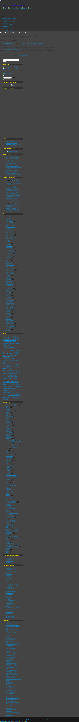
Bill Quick (8, 572)
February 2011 (10, 300)
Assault (8, 408)
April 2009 (8, 319)
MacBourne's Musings (12, 666)
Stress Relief (9, 524)
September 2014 (10, 237)
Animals (8, 406)
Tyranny (11, 394)
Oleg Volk (8, 606)
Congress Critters (8, 345)
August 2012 (9, 273)
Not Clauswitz (9, 603)
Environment (9, 434)
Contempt (12, 350)
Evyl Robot (8, 642)
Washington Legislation (12, 546)
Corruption (6, 356)
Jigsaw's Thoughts (11, 657)
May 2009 (8, 317)
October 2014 (9, 235)
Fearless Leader (14, 362)
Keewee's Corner (10, 591)
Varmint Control (10, 543)
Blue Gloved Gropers (11, 341)
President (10, 386)
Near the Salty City (11, 601)
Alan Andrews (9, 558)
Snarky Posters (10, 693)
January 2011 (9, 301)
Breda (7, 636)
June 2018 (8, 216)
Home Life (8, 469)
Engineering (9, 432)
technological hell (13, 392)
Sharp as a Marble (11, 690)
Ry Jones (8, 562)
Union (7, 540)
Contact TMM (9, 27)
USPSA (7, 542)
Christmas (8, 422)
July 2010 (8, 310)
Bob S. (7, 635)
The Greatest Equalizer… (12, 157)
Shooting (11, 390)
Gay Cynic (8, 585)
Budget (8, 418)
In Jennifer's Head (11, 654)
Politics (8, 495)
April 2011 (8, 297)
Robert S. (8, 689)
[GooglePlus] (12, 8)
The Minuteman (7, 3)
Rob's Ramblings (10, 687)
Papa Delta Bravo (10, 677)
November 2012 (10, 269)
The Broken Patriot (11, 699)
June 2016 (8, 219)
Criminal (13, 356)
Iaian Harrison (10, 588)
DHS (7, 426)
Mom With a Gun (10, 671)
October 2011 (9, 288)
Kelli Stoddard (10, 593)
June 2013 (8, 259)
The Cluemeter (10, 616)
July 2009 (8, 316)
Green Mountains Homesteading (10, 649)
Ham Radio (9, 464)
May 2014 (8, 243)
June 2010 (8, 311)
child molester (16, 343)
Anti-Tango (9, 559)
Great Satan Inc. (10, 587)
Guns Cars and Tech (11, 652)
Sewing (8, 507)
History (8, 467)
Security (5, 391)
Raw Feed (16, 67)
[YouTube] (25, 8)
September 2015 (10, 227)
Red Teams (9, 685)
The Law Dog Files (10, 701)
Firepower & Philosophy (12, 644)
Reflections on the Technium (13, 607)
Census (8, 421)
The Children (9, 533)
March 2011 (9, 298)
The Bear (8, 198)
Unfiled (8, 539)
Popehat (8, 680)
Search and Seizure (14, 447)
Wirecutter (9, 714)
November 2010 (10, 304)
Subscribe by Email (9, 72)
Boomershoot (7, 343)
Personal (8, 489)
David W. (8, 580)
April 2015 (8, 230)
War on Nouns (9, 397)
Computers (9, 424)
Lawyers (8, 479)
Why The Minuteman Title (9, 18)
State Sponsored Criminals (13, 144)
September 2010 (10, 307)
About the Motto (7, 20)
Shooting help (9, 514)
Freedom (17, 364)
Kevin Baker (9, 594)
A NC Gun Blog (10, 623)
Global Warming (10, 454)
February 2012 (10, 282)
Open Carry (15, 445)
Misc (7, 486)
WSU (7, 551)
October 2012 (9, 271)
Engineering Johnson (11, 584)
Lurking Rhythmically (11, 663)
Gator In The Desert (11, 647)
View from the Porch (11, 706)
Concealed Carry (16, 441)
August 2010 (9, 308)
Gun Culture (9, 457)
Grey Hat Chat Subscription (10, 21)
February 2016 (10, 221)
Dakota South (9, 641)
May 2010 (8, 313)
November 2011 (10, 287)
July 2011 (8, 292)
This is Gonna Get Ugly (12, 158)
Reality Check (9, 682)
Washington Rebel (11, 709)
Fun (7, 450)
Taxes (7, 527)
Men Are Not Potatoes (11, 670)
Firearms (7, 364)
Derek (7, 581)
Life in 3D (8, 661)
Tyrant (17, 395)
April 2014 (8, 244)
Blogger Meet (12, 485)
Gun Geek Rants (10, 651)
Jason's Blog (9, 655)
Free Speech (9, 437)
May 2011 (8, 295)
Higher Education (10, 466)
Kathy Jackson (9, 658)
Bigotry (8, 413)
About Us (5, 23)
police (14, 384)
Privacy (8, 500)
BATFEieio (8, 412)
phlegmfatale (9, 192)
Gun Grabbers (10, 460)
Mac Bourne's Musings (12, 664)
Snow (7, 519)
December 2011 (10, 285)
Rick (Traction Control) (11, 609)
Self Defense (9, 505)
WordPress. (50, 720)
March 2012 (9, 281)
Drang (7, 195)
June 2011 (8, 294)
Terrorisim (8, 532)
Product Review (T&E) (11, 501)
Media (7, 483)
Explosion (15, 360)
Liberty (8, 481)
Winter (8, 548)
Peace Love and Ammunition (13, 679)
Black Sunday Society (11, 632)
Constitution (9, 425)
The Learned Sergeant (12, 618)
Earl (7, 582)
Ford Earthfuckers (13, 536)
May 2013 (8, 260)
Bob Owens (9, 633)
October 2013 (9, 253)
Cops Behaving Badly (11, 351)
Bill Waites (9, 574)
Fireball (13, 364)
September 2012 (10, 272)
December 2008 (10, 322)
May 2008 (8, 329)
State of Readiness (11, 520)
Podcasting (9, 492)
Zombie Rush (9, 715)
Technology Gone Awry (12, 530)
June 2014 (8, 241)
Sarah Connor (9, 612)
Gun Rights (33, 43)
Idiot (11, 373)
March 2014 (9, 246)
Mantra (44, 720)
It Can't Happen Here (11, 143)
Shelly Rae (8, 613)
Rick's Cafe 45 (9, 686)
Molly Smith (9, 599)
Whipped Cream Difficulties (13, 712)
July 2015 (8, 228)
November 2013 (10, 252)
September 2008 (10, 326)
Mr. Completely (10, 600)
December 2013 (10, 250)
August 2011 (9, 291)
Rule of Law (8, 388)
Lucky (7, 482)
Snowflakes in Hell (11, 695)
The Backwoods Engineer (12, 698)
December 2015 (10, 224)
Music (7, 488)
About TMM (9, 24)
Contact (5, 26)
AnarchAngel (9, 569)
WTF (7, 552)
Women (8, 549)
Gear (7, 453)
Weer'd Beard (9, 711)
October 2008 (9, 325)
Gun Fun (8, 459)
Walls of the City (10, 708)
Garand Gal (9, 645)
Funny (7, 451)
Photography (9, 491)
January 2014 (9, 249)
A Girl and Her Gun (11, 568)
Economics (9, 429)
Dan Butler (9, 578)
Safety (15, 388)
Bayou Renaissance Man (12, 631)
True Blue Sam (10, 704)
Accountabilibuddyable (12, 405)
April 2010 (8, 314)
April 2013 (8, 262)
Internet (8, 473)
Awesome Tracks (9, 340)
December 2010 (10, 303)
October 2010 (9, 306)
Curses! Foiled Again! (11, 638)
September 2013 (10, 254)
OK (5, 61)
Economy (10, 360)
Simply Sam (9, 615)
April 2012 (8, 279)
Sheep (7, 510)
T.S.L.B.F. (8, 696)
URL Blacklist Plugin (11, 146)
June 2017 (8, 218)
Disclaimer (6, 29)
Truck (7, 535)
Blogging (8, 415)
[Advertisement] (12, 113)
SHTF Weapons (10, 692)
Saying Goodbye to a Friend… (11, 186)
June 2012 (8, 276)
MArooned (9, 668)
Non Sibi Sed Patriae (11, 674)
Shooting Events (13, 513)
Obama (11, 498)
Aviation (8, 409)
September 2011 (10, 290)
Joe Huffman (9, 561)
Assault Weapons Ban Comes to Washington (12, 171)
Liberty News (9, 596)
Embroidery (12, 508)
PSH (15, 386)
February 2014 (10, 247)
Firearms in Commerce (9, 40)
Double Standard (10, 358)
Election (11, 497)
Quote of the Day (10, 502)
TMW (3, 43)
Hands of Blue (12, 371)
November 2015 (10, 225)
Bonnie (8, 575)
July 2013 (8, 257)
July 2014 (8, 240)
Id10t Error (9, 472)
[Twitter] (5, 8)
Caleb (7, 577)
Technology (9, 529)
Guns (7, 463)
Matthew (8, 597)
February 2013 (10, 265)
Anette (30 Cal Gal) (11, 571)
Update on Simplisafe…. (12, 166)
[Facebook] (19, 8)
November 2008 (10, 323)
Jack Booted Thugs (41, 43)
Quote (18, 386)
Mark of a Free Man (11, 667)
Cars (7, 419)
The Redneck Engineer (12, 702)
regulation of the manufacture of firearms (11, 49)
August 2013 (9, 256)
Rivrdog (8, 610)
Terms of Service (10, 30)
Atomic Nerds (9, 629)
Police (7, 494)
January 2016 (9, 222)
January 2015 (9, 231)
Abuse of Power (11, 337)
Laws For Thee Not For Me (10, 380)
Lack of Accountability (11, 374)
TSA (7, 538)
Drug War (5, 360)
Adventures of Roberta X (12, 625)
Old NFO (8, 183)
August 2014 (9, 238)
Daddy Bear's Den (10, 639)
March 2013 (9, 263)
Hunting (8, 470)
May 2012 (8, 278)
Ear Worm (8, 428)
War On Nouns (10, 545)
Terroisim (5, 395)
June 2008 (8, 327)
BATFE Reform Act (22, 55)
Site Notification (10, 517)
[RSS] (29, 8)
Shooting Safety (10, 516)
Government (9, 456)
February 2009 (10, 320)
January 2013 (9, 266)
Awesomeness (10, 410)
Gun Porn (8, 462)
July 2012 (8, 275)
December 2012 (10, 268)
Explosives (6, 362)
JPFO (7, 478)
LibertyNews (9, 189)
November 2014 (10, 234)
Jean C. (8, 590)
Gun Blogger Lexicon (11, 141)
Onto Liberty (9, 676)
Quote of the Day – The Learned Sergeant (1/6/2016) (13, 174)
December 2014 (10, 233)
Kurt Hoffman (9, 660)
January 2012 (9, 284)
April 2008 (8, 330)
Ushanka (8, 705)
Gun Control (26, 43)
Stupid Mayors (10, 526)
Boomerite (17, 342)
